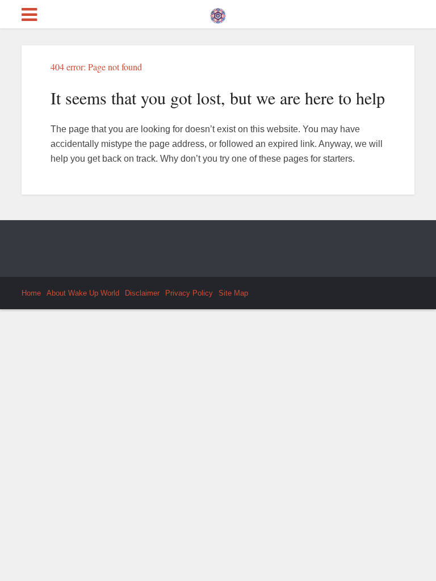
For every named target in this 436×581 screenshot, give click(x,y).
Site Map (233, 293)
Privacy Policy (189, 293)
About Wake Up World (83, 293)
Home (31, 293)
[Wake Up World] (218, 13)
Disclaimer (142, 293)
